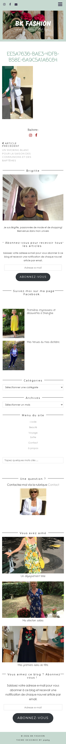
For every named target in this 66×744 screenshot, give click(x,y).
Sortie (33, 437)
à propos (33, 448)
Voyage (33, 432)
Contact (33, 442)
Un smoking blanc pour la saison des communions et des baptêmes (16, 152)
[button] (61, 5)
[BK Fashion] (33, 22)
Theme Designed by (33, 740)
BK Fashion (37, 736)
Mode (33, 421)
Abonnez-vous (33, 276)
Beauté (33, 427)
